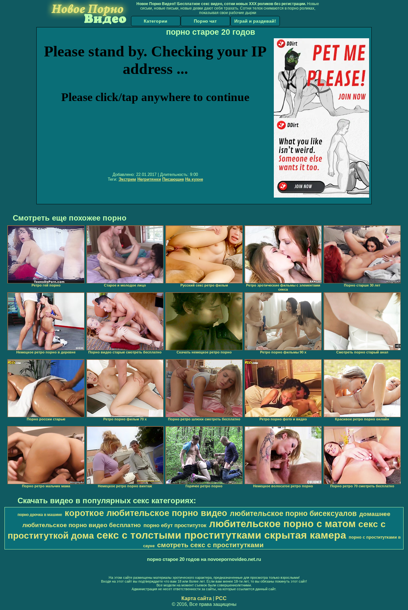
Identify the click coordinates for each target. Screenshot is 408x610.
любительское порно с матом (282, 523)
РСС (221, 598)
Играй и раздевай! (255, 21)
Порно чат (205, 21)
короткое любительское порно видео (146, 513)
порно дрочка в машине (40, 514)
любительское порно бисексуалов (293, 513)
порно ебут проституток (175, 525)
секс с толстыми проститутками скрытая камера (221, 535)
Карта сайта (196, 598)
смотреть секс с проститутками (210, 545)
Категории (155, 21)
